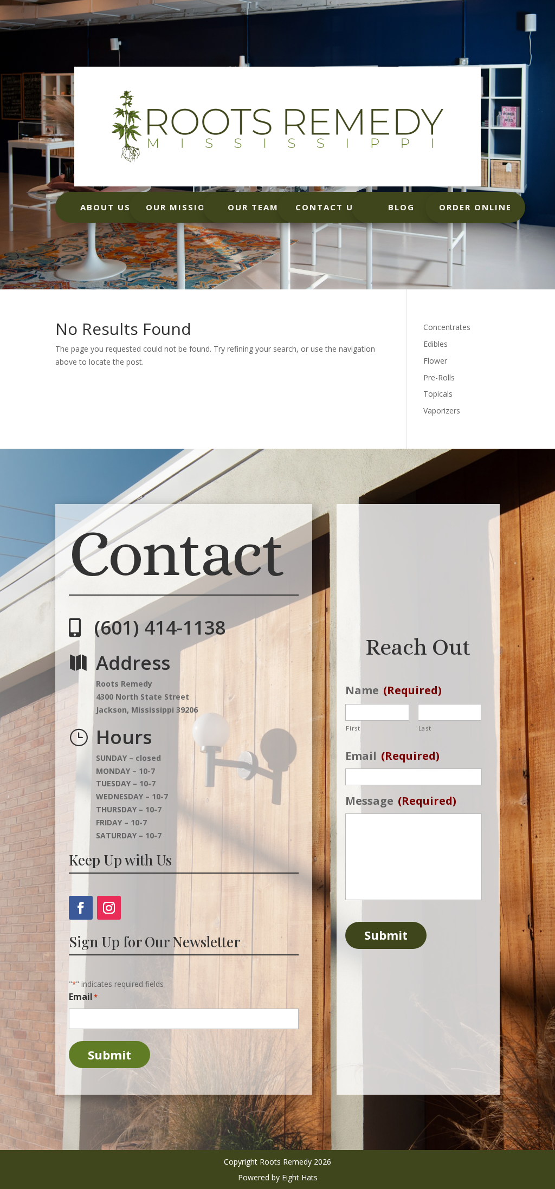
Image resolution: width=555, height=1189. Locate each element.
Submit (109, 1054)
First (353, 728)
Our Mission (179, 207)
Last (424, 728)
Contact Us (327, 207)
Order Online (475, 207)
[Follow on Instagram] (109, 908)
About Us (105, 207)
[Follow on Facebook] (81, 908)
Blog (401, 207)
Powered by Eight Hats (278, 1177)
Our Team (253, 207)
